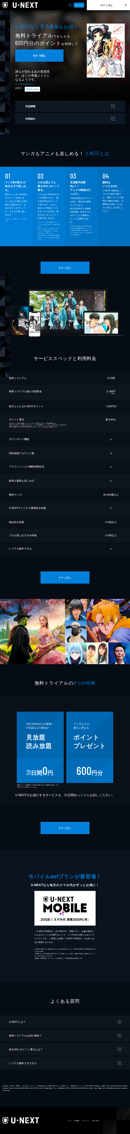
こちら (52, 237)
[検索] (70, 5)
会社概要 (76, 1120)
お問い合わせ (96, 1120)
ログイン (79, 5)
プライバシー (85, 1120)
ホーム (70, 1120)
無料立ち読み (32, 89)
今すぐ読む (106, 5)
